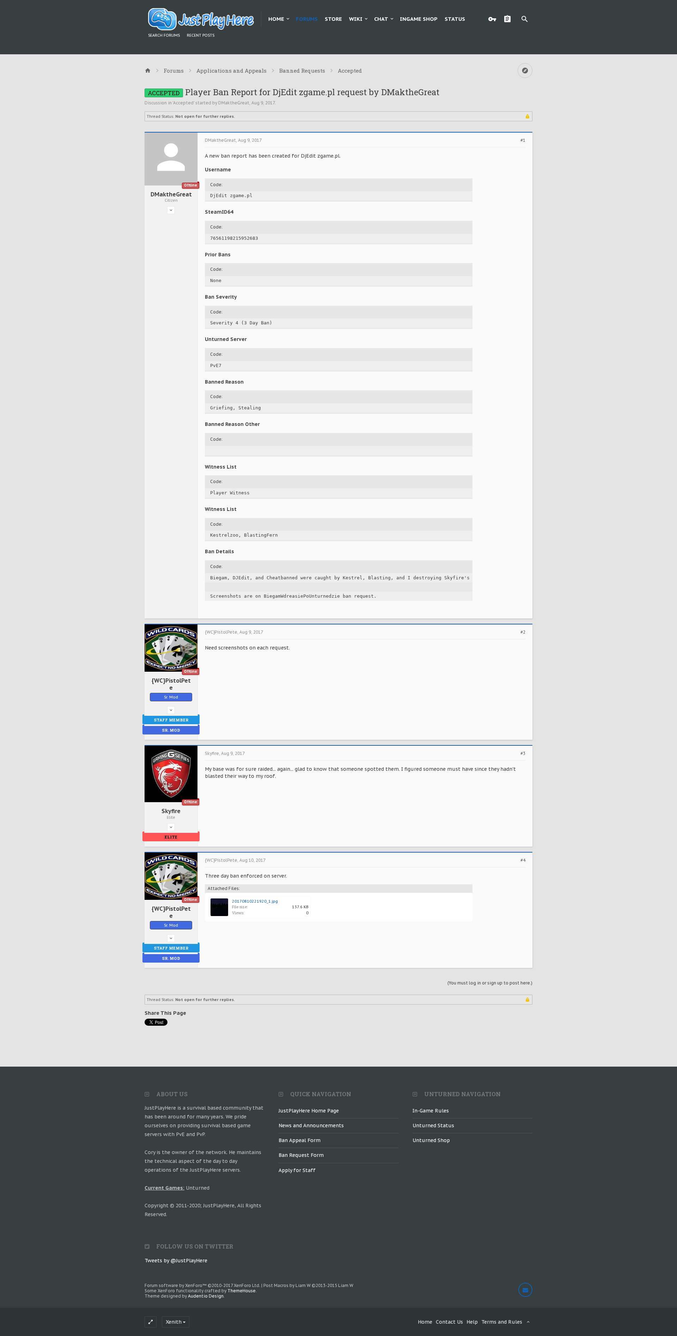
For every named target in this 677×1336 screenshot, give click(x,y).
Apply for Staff (297, 1170)
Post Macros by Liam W (308, 1285)
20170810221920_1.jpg (255, 901)
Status (455, 19)
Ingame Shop (419, 19)
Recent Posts (200, 35)
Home (276, 19)
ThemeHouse (241, 1290)
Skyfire (171, 811)
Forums (307, 19)
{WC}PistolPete (171, 684)
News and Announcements (311, 1125)
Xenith (174, 1322)
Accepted (183, 102)
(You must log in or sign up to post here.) (489, 983)
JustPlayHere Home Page (309, 1111)
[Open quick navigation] (525, 70)
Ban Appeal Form (300, 1140)
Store (333, 19)
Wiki (355, 19)
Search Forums (164, 35)
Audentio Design (206, 1296)
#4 (522, 860)
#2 (522, 632)
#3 (522, 753)
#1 (522, 140)
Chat (381, 19)
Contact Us (449, 1322)
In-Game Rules (431, 1111)
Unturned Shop (431, 1140)
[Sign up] (509, 19)
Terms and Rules (501, 1322)
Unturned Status (433, 1125)
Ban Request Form (301, 1155)
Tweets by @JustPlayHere (176, 1260)
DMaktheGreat (233, 102)
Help (472, 1322)
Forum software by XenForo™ (202, 1285)
